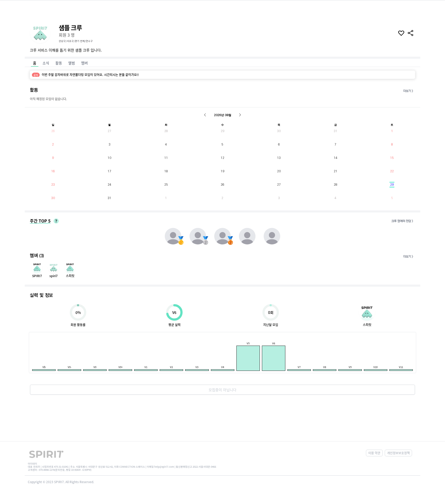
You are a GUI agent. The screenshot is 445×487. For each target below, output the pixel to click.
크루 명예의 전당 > (402, 221)
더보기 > (408, 91)
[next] (240, 115)
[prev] (205, 115)
